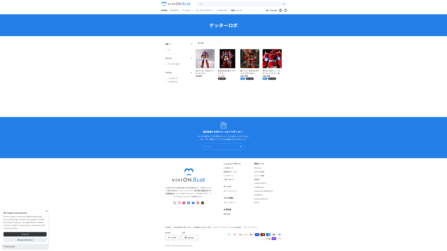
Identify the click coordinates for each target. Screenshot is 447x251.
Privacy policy (9, 246)
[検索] (284, 4)
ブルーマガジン (229, 202)
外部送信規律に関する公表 (182, 227)
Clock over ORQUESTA (263, 191)
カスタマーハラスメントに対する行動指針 (227, 227)
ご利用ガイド (229, 168)
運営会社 (227, 214)
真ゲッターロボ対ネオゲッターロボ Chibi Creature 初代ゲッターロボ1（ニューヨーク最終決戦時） (249, 72)
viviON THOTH (260, 183)
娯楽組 (256, 179)
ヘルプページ (229, 175)
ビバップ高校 (259, 175)
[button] (175, 10)
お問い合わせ (229, 179)
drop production (261, 199)
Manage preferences (25, 240)
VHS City (257, 168)
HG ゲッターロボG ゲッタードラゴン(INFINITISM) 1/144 (205, 72)
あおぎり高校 (259, 172)
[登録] (240, 147)
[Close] (46, 211)
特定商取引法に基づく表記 (202, 227)
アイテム (168, 72)
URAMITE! (258, 195)
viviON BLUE (175, 246)
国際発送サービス (230, 172)
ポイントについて (230, 191)
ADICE (256, 202)
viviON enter (259, 187)
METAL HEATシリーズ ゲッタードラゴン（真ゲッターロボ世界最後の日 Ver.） (272, 72)
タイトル (168, 58)
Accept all (25, 234)
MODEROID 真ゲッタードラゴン (227, 72)
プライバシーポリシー (251, 227)
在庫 (167, 44)
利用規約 (168, 227)
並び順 (200, 43)
